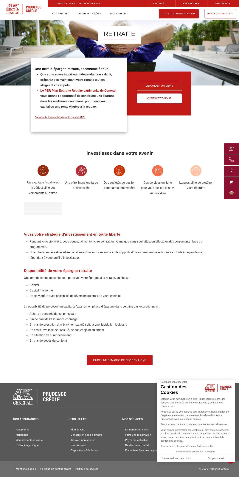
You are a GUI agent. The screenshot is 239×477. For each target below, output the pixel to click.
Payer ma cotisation (136, 439)
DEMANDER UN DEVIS (220, 14)
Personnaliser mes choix (176, 458)
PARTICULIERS (66, 3)
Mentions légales (26, 468)
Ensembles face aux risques (141, 450)
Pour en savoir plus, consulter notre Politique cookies (187, 446)
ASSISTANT (159, 3)
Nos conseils (78, 445)
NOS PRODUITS (61, 14)
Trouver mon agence (83, 439)
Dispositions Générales (84, 450)
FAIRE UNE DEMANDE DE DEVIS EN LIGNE (119, 360)
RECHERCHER (191, 3)
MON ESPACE (223, 3)
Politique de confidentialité (55, 468)
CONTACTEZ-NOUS (159, 98)
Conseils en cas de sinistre (86, 434)
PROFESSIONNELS (89, 3)
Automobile (22, 429)
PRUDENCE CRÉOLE (90, 14)
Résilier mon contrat (137, 445)
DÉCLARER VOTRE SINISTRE (179, 14)
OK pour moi (216, 458)
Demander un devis (136, 429)
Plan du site (77, 429)
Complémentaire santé (29, 439)
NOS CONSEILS (119, 14)
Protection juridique (27, 445)
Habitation (22, 434)
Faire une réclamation (138, 434)
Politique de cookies (86, 468)
